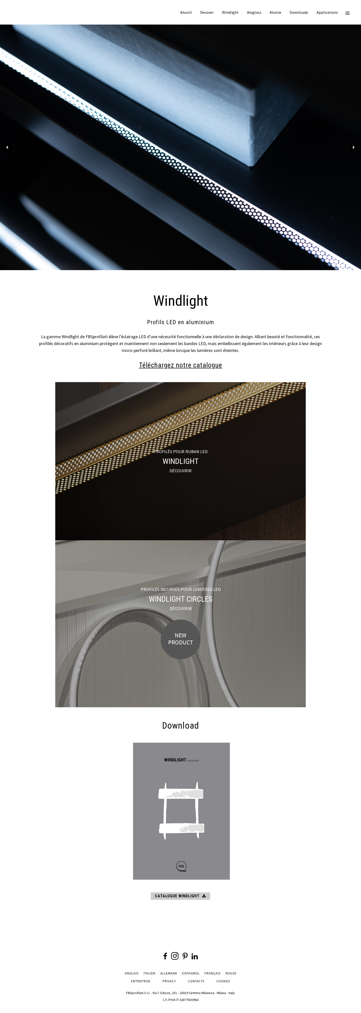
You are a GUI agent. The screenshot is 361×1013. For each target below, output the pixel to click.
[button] (7, 147)
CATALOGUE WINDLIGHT (177, 896)
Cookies (223, 981)
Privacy (169, 981)
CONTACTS (196, 981)
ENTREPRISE (141, 981)
